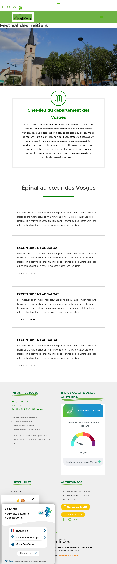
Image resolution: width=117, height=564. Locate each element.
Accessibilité (85, 547)
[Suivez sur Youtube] (14, 7)
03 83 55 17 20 (77, 507)
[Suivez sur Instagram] (8, 7)
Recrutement (69, 499)
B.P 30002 (17, 405)
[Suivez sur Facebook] (2, 7)
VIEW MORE (25, 273)
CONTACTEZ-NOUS (74, 514)
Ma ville (17, 491)
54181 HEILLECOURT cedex (27, 409)
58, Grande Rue (20, 401)
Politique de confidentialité (61, 547)
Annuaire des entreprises (76, 495)
